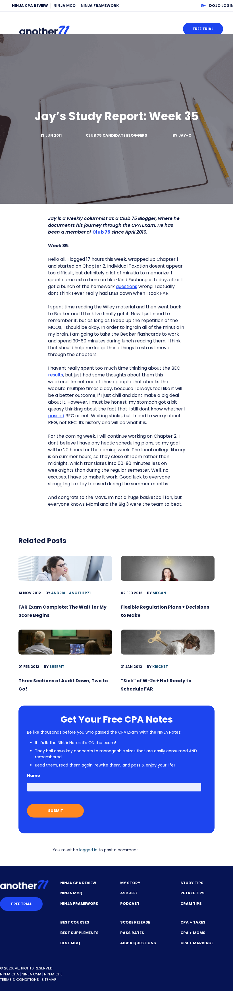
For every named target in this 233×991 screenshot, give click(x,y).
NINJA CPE (53, 974)
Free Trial (203, 28)
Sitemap (49, 979)
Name (33, 775)
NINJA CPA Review (30, 5)
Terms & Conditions (19, 979)
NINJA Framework (100, 5)
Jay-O (185, 135)
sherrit (57, 666)
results (55, 375)
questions (126, 286)
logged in (88, 850)
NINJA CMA (31, 974)
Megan (159, 592)
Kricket (160, 666)
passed (56, 415)
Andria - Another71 (71, 592)
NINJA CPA (9, 974)
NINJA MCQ (64, 5)
